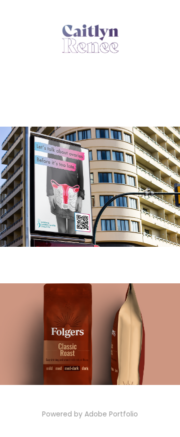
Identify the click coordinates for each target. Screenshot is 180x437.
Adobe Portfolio (111, 414)
